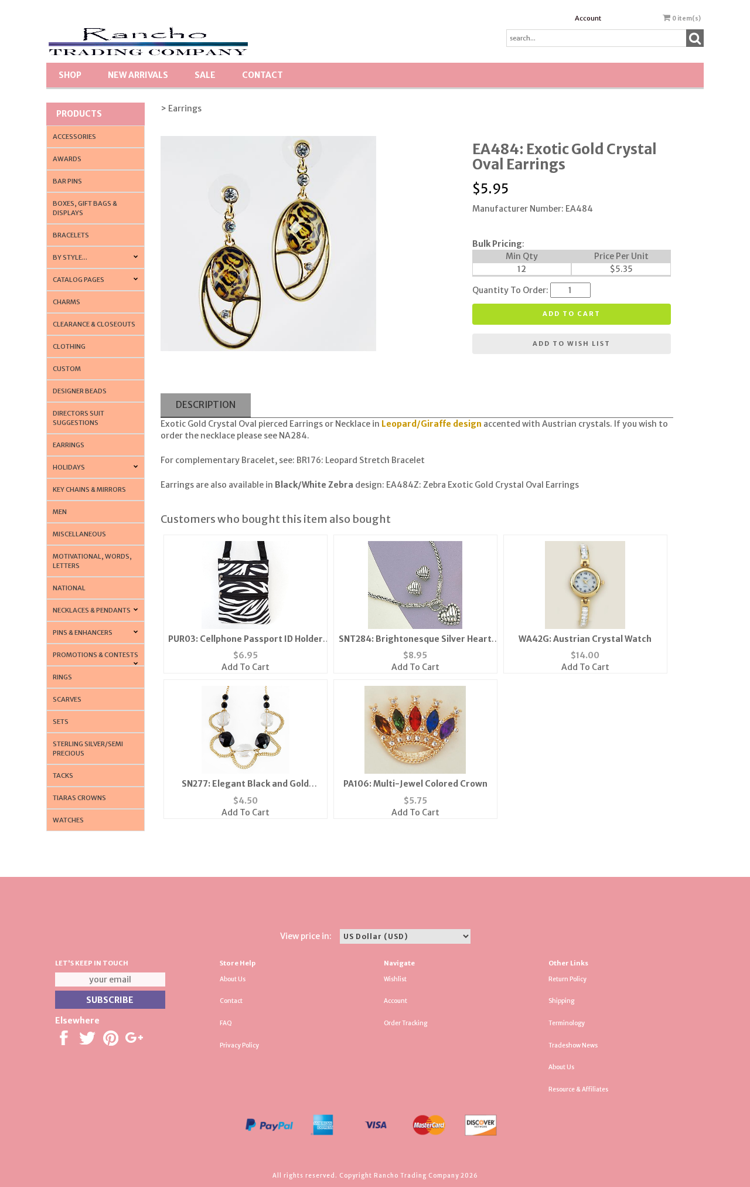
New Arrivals (138, 75)
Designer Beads (80, 391)
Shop (70, 75)
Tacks (63, 775)
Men (60, 512)
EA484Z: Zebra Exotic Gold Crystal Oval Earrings (482, 484)
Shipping (561, 1001)
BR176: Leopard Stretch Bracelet (360, 460)
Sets (61, 721)
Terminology (566, 1023)
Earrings (68, 445)
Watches (68, 820)
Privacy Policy (239, 1045)
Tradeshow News (573, 1045)
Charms (66, 302)
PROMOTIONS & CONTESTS (95, 655)
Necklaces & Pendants (92, 610)
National (69, 588)
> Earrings (181, 108)
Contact (262, 75)
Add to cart (572, 313)
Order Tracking (405, 1023)
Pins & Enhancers (82, 632)
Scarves (67, 699)
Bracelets (71, 235)
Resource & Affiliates (578, 1089)
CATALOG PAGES (78, 280)
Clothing (69, 346)
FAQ (226, 1023)
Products (79, 113)
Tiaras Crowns (79, 798)
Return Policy (567, 979)
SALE (205, 75)
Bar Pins (67, 181)
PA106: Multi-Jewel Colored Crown (415, 783)
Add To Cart (245, 667)
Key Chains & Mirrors (89, 489)
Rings (62, 677)
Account (588, 18)
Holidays (69, 467)
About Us (233, 979)
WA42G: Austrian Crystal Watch (585, 639)
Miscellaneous (79, 534)
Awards (67, 159)
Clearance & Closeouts (94, 324)
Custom (67, 369)
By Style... (70, 257)
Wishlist (395, 979)
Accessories (74, 136)
